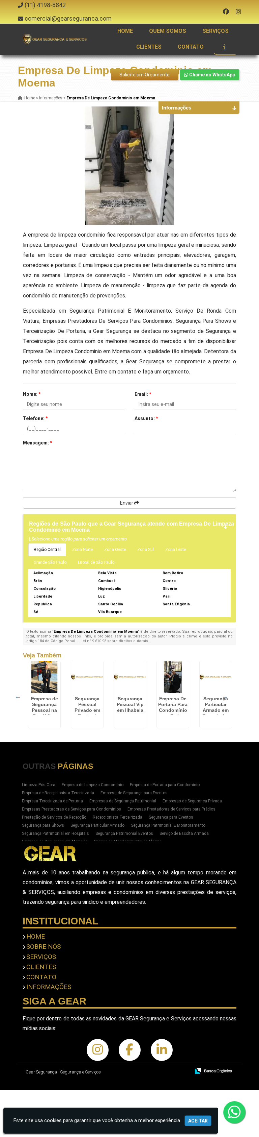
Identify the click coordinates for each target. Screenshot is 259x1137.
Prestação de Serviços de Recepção (54, 817)
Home (125, 31)
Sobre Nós (43, 946)
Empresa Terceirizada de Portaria (52, 801)
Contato (191, 47)
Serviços (215, 31)
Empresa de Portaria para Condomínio (165, 784)
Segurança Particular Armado (97, 825)
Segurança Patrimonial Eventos (124, 833)
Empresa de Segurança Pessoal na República (44, 707)
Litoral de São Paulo (96, 562)
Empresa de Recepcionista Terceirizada (58, 793)
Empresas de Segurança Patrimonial (122, 801)
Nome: (31, 394)
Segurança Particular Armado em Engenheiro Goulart (215, 710)
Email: (143, 394)
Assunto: (146, 418)
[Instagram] (238, 11)
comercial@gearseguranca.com (68, 18)
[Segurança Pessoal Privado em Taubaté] (87, 677)
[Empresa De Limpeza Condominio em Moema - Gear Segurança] (55, 39)
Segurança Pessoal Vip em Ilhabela (130, 704)
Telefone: (35, 418)
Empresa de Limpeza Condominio (92, 784)
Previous (18, 696)
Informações (48, 987)
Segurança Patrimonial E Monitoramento (168, 825)
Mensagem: (37, 442)
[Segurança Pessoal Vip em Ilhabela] (130, 677)
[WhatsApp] (236, 1112)
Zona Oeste (115, 549)
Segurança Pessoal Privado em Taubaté (87, 707)
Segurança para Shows (43, 825)
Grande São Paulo (50, 562)
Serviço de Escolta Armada (184, 833)
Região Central (47, 549)
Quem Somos (167, 31)
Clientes (149, 47)
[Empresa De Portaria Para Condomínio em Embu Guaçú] (173, 677)
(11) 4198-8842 (45, 4)
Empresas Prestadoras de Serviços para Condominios (71, 809)
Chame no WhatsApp (211, 74)
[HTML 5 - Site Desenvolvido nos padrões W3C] (135, 1071)
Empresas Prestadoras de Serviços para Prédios (171, 809)
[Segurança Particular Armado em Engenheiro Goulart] (216, 677)
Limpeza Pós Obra (38, 784)
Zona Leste (175, 549)
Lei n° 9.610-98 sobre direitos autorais (114, 641)
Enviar (127, 503)
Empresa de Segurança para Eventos (134, 793)
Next (225, 696)
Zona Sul (145, 549)
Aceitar (198, 1120)
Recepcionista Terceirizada (117, 817)
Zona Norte (82, 549)
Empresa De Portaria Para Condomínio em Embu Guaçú (173, 710)
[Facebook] (226, 11)
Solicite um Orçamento (144, 74)
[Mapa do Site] (118, 1071)
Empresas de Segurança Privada (192, 801)
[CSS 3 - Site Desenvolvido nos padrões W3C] (159, 1071)
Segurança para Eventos (171, 817)
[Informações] (224, 46)
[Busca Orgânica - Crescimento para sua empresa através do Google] (213, 1070)
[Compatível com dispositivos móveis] (182, 1071)
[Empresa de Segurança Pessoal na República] (44, 677)
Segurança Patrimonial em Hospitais (55, 833)
